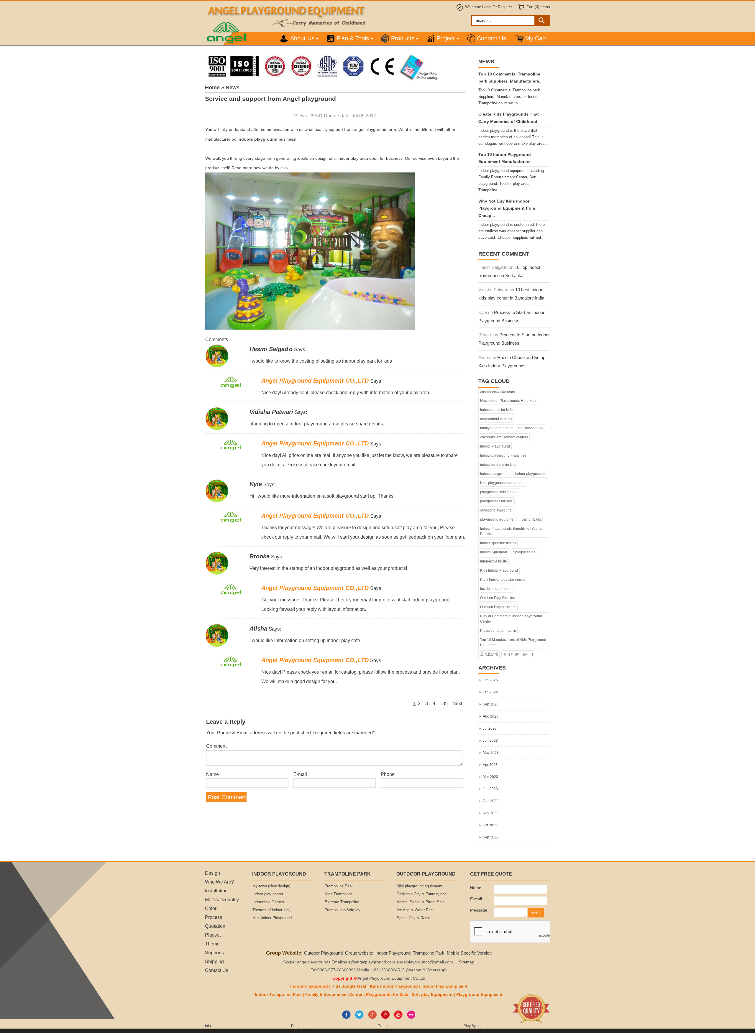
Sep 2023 (490, 704)
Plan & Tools (353, 38)
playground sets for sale (499, 492)
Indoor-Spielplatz (494, 552)
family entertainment (496, 428)
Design (212, 873)
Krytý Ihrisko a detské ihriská (503, 580)
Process (213, 917)
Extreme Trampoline (342, 902)
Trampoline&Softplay (342, 910)
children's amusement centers (504, 437)
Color (210, 908)
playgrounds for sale (496, 501)
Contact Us (491, 38)
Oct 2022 (490, 825)
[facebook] (346, 1018)
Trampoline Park (339, 886)
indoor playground (495, 474)
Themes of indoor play (271, 910)
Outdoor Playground (323, 952)
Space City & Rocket (415, 918)
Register (505, 7)
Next (457, 703)
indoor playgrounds (530, 474)
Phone (388, 774)
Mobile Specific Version (469, 952)
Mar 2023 (490, 777)
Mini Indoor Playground (272, 918)
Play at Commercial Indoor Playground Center (511, 619)
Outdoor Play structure (498, 607)
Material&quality (222, 899)
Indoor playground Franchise (503, 455)
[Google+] (372, 1018)
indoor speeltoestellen (498, 543)
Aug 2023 (490, 716)
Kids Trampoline (338, 894)
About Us (302, 38)
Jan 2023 (490, 789)
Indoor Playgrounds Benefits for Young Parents (511, 531)
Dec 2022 (490, 801)
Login (486, 7)
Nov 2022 (490, 813)
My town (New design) (271, 886)
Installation (216, 890)
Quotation (215, 926)
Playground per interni (498, 631)
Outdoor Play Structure (498, 598)
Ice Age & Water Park (415, 910)
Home (212, 88)
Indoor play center (267, 894)
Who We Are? (219, 881)
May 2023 (491, 753)
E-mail (301, 774)
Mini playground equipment (419, 886)
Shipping (214, 961)
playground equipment (498, 519)
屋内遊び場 (489, 654)
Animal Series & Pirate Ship (420, 902)
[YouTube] (398, 1018)
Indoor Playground (495, 446)
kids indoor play (530, 428)
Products (402, 38)
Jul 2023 (490, 728)
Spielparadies (524, 552)
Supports (214, 952)
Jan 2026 (490, 680)
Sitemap (466, 962)
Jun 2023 (490, 740)
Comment (216, 746)
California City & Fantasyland (422, 894)
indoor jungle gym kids (498, 465)
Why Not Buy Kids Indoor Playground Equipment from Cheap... (506, 208)
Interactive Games (268, 902)
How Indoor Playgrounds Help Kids (508, 401)
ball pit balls (531, 519)
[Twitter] (359, 1018)
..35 (444, 703)
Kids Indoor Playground (499, 570)
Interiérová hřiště (493, 561)
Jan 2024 (490, 692)
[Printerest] (385, 1018)
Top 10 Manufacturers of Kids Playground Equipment (513, 642)
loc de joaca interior (496, 589)
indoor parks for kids (496, 410)
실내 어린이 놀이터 (518, 654)
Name (214, 774)
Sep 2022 (490, 837)
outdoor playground (496, 510)
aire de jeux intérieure (497, 391)
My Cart (535, 38)
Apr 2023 (490, 765)
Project (445, 38)
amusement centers (496, 419)
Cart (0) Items (538, 7)
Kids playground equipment (502, 483)
